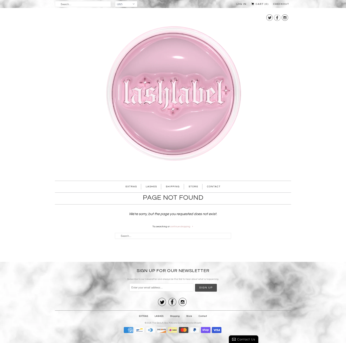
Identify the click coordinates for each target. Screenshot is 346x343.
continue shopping (180, 226)
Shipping (173, 186)
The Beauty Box (160, 323)
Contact (214, 186)
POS (171, 323)
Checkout (281, 4)
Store (193, 186)
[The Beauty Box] (173, 95)
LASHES (151, 186)
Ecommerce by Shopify (189, 323)
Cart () (262, 4)
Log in (241, 4)
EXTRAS (131, 186)
